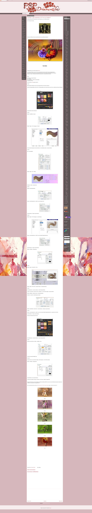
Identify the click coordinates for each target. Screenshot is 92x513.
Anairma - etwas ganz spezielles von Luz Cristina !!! (66, 129)
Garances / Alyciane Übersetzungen (23, 47)
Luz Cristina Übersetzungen (23, 30)
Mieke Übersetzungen (23, 58)
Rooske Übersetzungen (23, 49)
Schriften (65, 248)
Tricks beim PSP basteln (66, 250)
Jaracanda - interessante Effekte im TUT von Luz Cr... (66, 189)
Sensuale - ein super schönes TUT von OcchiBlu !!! (66, 106)
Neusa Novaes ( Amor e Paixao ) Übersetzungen (23, 37)
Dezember (66, 31)
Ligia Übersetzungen (23, 44)
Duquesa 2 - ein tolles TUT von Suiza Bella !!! (66, 171)
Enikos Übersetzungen (23, 33)
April (65, 199)
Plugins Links (65, 249)
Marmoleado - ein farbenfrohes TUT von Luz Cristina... (66, 186)
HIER (32, 82)
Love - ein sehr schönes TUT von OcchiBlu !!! (66, 182)
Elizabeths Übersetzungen (23, 31)
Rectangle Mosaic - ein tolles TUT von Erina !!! (66, 76)
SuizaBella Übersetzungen (23, 42)
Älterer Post (60, 501)
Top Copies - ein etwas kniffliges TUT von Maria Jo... (66, 150)
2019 (65, 28)
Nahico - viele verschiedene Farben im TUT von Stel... (66, 160)
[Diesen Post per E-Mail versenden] (37, 467)
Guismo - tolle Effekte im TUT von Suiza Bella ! (66, 164)
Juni (65, 197)
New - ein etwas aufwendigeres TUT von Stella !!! (66, 153)
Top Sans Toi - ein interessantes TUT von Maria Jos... (66, 110)
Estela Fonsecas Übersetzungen (23, 28)
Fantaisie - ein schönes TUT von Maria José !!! (66, 45)
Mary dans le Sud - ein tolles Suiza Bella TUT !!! (66, 66)
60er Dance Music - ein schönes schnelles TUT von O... (66, 98)
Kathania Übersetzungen (23, 59)
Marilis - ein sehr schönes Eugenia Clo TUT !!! (66, 136)
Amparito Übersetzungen (23, 56)
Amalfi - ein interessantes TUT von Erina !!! (66, 41)
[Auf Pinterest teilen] (40, 467)
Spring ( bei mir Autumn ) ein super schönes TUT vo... (66, 83)
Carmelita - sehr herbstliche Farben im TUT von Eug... (66, 133)
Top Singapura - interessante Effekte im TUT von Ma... (66, 114)
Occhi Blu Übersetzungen (23, 72)
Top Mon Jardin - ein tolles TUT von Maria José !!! (66, 147)
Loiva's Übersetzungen (23, 34)
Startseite (45, 501)
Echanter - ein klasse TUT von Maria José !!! (66, 48)
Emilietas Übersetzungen (23, 22)
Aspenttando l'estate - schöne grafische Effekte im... (66, 174)
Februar (66, 201)
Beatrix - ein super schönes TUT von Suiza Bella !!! (66, 168)
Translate (35, 13)
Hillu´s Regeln (65, 222)
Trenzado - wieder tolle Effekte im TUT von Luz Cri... (66, 193)
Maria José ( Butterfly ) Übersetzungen (23, 68)
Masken (39, 70)
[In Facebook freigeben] (39, 467)
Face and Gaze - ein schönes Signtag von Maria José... (66, 52)
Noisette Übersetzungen (23, 66)
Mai (65, 198)
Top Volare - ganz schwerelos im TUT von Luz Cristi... (66, 87)
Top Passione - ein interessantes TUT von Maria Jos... (66, 118)
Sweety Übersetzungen (23, 55)
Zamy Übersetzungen (23, 74)
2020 (65, 27)
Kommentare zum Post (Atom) (46, 503)
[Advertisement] (44, 494)
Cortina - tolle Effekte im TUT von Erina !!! (66, 36)
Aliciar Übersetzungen (23, 39)
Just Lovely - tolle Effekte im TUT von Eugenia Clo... (66, 59)
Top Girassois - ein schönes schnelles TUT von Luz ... (66, 91)
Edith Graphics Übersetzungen (23, 45)
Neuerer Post (29, 501)
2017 (65, 30)
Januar (66, 202)
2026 (65, 22)
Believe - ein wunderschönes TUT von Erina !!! (66, 38)
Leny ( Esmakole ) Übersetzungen (23, 64)
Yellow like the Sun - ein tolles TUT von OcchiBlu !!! (66, 178)
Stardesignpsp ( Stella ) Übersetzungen (23, 51)
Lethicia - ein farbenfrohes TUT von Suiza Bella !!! (66, 69)
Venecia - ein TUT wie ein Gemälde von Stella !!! (66, 157)
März (66, 200)
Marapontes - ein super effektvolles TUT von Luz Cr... (66, 122)
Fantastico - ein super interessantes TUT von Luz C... (66, 125)
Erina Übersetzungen (23, 26)
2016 (65, 203)
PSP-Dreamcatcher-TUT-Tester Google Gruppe (42, 385)
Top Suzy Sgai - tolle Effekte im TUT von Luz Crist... (66, 94)
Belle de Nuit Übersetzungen (23, 40)
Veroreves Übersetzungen (23, 53)
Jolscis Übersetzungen (23, 24)
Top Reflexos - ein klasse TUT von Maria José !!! (66, 143)
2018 (65, 29)
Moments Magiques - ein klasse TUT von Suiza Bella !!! (66, 73)
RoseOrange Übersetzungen (23, 78)
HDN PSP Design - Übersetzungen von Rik (23, 76)
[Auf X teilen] (38, 467)
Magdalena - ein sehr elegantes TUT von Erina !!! (66, 79)
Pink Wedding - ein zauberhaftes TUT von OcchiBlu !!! (66, 102)
